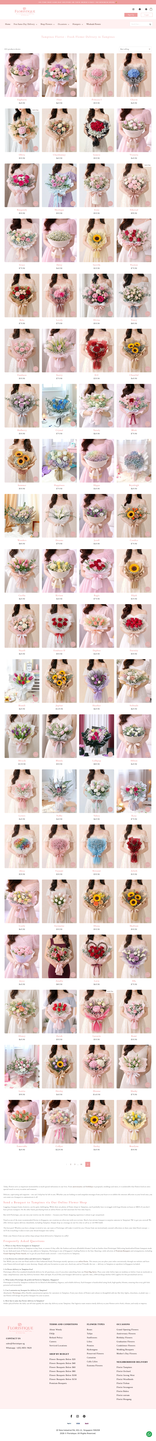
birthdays (89, 1186)
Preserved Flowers (95, 1353)
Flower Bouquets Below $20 (62, 1359)
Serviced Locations (58, 1345)
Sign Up (131, 14)
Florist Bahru (123, 1391)
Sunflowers (92, 1337)
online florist (83, 1261)
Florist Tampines (124, 1367)
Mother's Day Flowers (127, 1353)
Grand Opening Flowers (128, 1329)
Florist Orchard (124, 1371)
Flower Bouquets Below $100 (63, 1375)
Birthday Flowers (124, 1337)
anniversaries (77, 1186)
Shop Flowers (47, 24)
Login (146, 15)
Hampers (77, 24)
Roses (89, 1329)
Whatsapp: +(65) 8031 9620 (19, 1348)
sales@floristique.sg (15, 1343)
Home (7, 24)
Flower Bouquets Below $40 (62, 1363)
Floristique (17, 1293)
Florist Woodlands (125, 1379)
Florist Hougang (124, 1399)
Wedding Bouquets (125, 1349)
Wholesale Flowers (93, 24)
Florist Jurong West (126, 1375)
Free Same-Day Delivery (24, 24)
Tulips (90, 1333)
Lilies (89, 1341)
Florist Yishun (123, 1383)
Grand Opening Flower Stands (14, 1253)
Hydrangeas (92, 1349)
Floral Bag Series (90, 1272)
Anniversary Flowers (126, 1333)
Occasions (62, 24)
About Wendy (55, 1329)
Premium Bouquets (123, 1251)
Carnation (91, 1357)
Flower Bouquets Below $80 (62, 1371)
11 (81, 1164)
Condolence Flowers (126, 1345)
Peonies (90, 1345)
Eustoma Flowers (95, 1365)
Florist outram (123, 1395)
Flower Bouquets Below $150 (63, 1379)
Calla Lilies (92, 1361)
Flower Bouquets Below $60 (62, 1367)
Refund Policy (55, 1337)
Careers (52, 1341)
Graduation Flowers (126, 1341)
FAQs (52, 1333)
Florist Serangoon (125, 1387)
